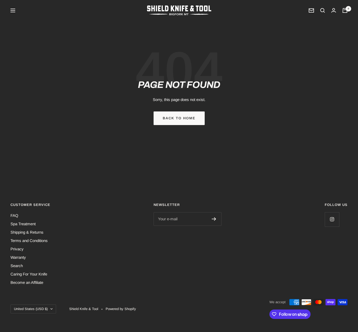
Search (16, 265)
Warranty (18, 257)
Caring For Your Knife (28, 274)
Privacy (17, 249)
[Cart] (345, 10)
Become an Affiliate (26, 282)
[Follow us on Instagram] (332, 219)
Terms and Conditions (29, 240)
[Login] (333, 10)
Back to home (179, 118)
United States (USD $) (31, 309)
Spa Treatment (23, 224)
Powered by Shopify (121, 309)
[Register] (214, 219)
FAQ (14, 215)
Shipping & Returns (27, 232)
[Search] (322, 10)
